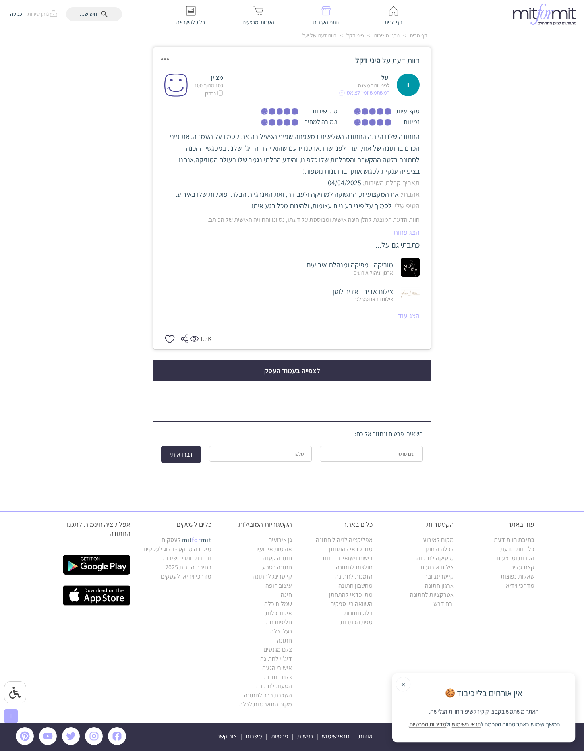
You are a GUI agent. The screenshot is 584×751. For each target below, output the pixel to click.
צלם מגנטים (277, 649)
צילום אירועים (437, 567)
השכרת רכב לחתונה (268, 695)
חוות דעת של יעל (319, 35)
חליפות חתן (278, 622)
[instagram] (95, 743)
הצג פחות (407, 232)
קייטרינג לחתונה (272, 576)
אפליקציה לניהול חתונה (344, 540)
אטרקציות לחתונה (432, 594)
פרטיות (279, 736)
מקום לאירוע (438, 540)
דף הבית (417, 35)
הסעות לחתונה (274, 686)
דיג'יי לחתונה (276, 658)
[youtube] (49, 743)
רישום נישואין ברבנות (348, 558)
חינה (286, 594)
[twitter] (72, 743)
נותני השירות (386, 35)
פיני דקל (354, 35)
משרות (254, 736)
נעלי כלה (281, 631)
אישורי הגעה (277, 668)
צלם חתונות (278, 677)
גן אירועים (280, 540)
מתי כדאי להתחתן (351, 549)
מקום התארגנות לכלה (265, 704)
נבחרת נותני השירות (187, 558)
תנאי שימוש (336, 736)
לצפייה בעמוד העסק (292, 370)
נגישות (305, 736)
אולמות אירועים (273, 549)
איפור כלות (278, 613)
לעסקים (186, 540)
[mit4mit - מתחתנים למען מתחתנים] (547, 14)
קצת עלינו (522, 567)
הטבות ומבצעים (515, 558)
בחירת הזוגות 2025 (188, 567)
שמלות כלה (278, 604)
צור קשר (227, 736)
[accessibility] (15, 692)
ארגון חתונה (439, 585)
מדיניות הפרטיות (428, 724)
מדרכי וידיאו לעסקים (186, 576)
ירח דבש (443, 604)
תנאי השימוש (466, 724)
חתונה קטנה (277, 558)
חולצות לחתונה (354, 567)
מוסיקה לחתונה (435, 558)
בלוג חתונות (358, 613)
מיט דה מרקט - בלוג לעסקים (177, 549)
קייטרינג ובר (439, 576)
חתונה (284, 640)
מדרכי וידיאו (519, 585)
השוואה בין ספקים (351, 604)
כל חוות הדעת (517, 549)
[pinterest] (27, 743)
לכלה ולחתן (439, 549)
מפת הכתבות (356, 622)
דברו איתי (181, 454)
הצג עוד (409, 315)
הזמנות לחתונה (354, 576)
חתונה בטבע (277, 567)
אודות (365, 736)
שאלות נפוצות (517, 576)
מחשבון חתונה (355, 585)
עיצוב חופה (278, 585)
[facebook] (118, 743)
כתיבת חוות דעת (514, 540)
